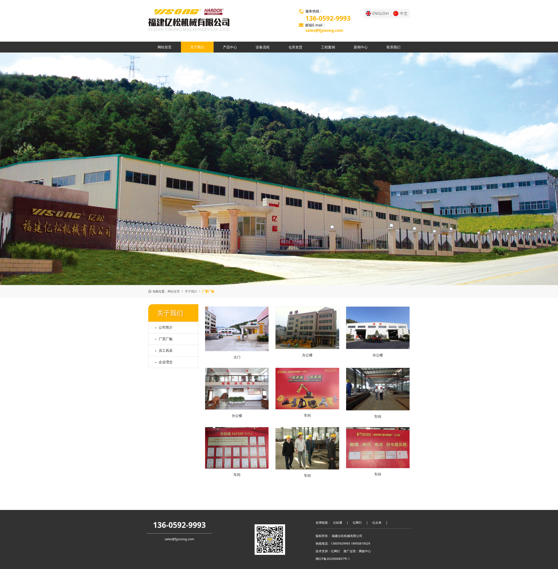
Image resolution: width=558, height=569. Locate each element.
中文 (404, 13)
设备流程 (263, 47)
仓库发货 (295, 47)
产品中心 (230, 47)
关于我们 (197, 47)
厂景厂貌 (166, 338)
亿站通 (337, 522)
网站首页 (165, 47)
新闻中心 (361, 47)
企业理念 (166, 362)
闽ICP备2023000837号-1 (333, 559)
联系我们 (393, 47)
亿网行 (357, 522)
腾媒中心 (365, 551)
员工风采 (166, 350)
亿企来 (376, 522)
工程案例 (328, 47)
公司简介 (166, 327)
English (380, 13)
